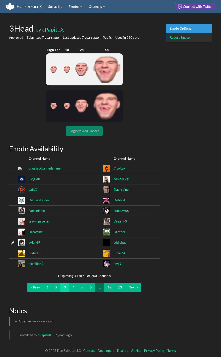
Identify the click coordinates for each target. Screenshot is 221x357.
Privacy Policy (154, 350)
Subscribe (55, 6)
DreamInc (35, 232)
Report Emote (180, 37)
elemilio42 (36, 264)
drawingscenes (39, 221)
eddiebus (120, 242)
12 (109, 287)
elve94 (118, 264)
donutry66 (121, 211)
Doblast (119, 200)
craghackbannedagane (44, 168)
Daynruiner (122, 189)
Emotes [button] (74, 6)
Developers (106, 350)
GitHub (136, 350)
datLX (32, 189)
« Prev (35, 287)
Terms (171, 350)
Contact (89, 350)
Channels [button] (96, 6)
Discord (122, 350)
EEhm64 (119, 253)
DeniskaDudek (38, 200)
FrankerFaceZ (29, 6)
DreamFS (120, 221)
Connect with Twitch (197, 6)
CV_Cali (34, 179)
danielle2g (121, 179)
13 (120, 287)
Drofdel (119, 232)
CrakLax (119, 168)
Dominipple (36, 211)
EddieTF (34, 253)
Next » (133, 287)
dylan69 (34, 242)
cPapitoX (53, 29)
